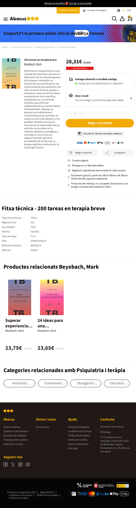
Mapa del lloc (47, 492)
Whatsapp (105, 432)
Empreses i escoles (13, 444)
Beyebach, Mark (33, 64)
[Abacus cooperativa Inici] (25, 21)
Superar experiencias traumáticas (17, 326)
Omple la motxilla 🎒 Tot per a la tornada (68, 3)
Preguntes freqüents (79, 427)
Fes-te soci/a (42, 427)
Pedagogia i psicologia (45, 47)
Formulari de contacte (112, 427)
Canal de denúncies (78, 444)
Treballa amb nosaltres (16, 440)
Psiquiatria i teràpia (67, 47)
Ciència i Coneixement (22, 47)
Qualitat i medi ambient (16, 431)
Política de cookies (77, 440)
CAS (129, 10)
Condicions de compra (80, 431)
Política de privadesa (79, 435)
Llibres (5, 47)
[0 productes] (130, 20)
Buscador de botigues (15, 435)
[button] (122, 19)
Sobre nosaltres (12, 427)
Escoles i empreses (68, 10)
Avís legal (73, 448)
